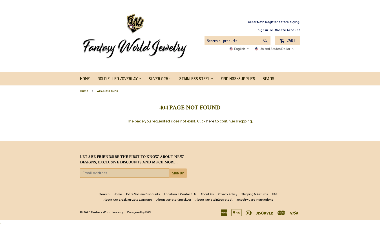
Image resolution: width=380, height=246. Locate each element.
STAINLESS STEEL (195, 78)
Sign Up (178, 173)
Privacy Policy (227, 194)
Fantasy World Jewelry (107, 212)
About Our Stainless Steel (213, 199)
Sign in (263, 30)
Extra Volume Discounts (143, 194)
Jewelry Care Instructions (255, 199)
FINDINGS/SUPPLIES (238, 78)
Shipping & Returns (254, 194)
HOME (85, 78)
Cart (291, 40)
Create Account (287, 30)
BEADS (268, 78)
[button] (239, 48)
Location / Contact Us (180, 194)
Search (104, 194)
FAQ (275, 194)
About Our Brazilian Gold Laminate (128, 199)
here (210, 121)
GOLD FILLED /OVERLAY (118, 78)
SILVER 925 (159, 78)
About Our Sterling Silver (173, 199)
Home (84, 90)
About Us (207, 194)
